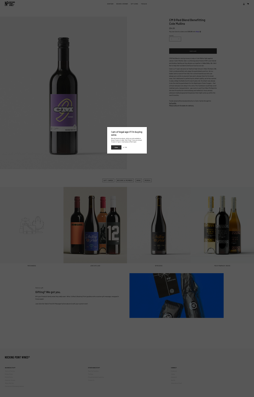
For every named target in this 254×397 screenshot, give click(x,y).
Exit (126, 147)
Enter (116, 147)
